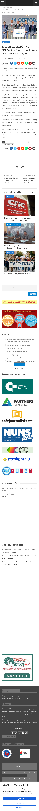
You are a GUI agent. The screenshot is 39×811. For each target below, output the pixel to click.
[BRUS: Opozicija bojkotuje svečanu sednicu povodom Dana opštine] (19, 233)
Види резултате (19, 368)
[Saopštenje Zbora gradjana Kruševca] (19, 261)
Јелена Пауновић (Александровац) (18, 345)
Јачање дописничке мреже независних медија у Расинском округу (14, 224)
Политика (5, 42)
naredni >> (5, 496)
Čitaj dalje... (19, 728)
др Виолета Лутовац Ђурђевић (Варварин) (21, 361)
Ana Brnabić (9, 142)
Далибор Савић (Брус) (14, 348)
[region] (19, 796)
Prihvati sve (19, 799)
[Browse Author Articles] (19, 160)
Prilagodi (19, 803)
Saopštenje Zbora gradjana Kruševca (17, 274)
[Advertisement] (19, 520)
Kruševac (17, 142)
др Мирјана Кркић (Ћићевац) (17, 358)
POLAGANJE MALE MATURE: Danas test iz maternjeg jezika (28, 181)
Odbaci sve (19, 808)
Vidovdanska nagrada (8, 144)
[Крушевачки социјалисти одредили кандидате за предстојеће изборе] (19, 205)
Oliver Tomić (25, 142)
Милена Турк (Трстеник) (15, 355)
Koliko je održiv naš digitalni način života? (11, 180)
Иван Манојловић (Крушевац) (17, 351)
